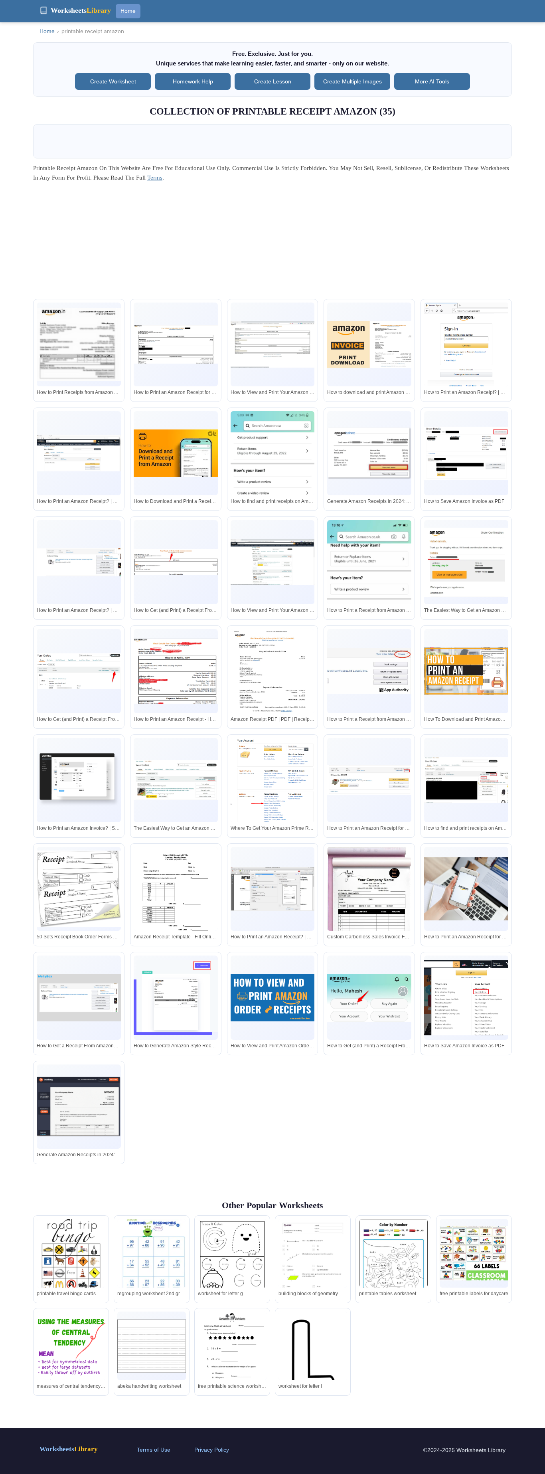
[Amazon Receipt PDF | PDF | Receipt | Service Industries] (273, 685)
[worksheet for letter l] (312, 1357)
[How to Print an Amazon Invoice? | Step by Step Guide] (79, 780)
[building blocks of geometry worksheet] (312, 1267)
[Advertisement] (272, 243)
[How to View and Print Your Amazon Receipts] (273, 344)
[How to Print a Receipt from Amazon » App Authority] (369, 671)
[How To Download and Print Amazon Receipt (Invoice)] (466, 671)
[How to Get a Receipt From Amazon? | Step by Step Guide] (79, 998)
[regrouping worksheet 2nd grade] (151, 1253)
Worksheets (68, 1449)
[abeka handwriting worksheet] (151, 1346)
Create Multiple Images (352, 81)
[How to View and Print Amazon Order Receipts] (273, 998)
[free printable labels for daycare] (474, 1253)
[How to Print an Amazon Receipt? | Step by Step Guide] (466, 348)
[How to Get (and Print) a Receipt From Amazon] (176, 562)
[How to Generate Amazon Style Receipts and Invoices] (176, 997)
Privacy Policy (211, 1449)
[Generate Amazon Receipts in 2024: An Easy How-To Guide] (369, 453)
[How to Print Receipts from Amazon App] (79, 344)
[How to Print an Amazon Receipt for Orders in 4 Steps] (176, 344)
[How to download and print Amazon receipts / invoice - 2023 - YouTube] (369, 344)
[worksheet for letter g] (232, 1263)
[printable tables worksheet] (393, 1263)
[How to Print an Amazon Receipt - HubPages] (176, 671)
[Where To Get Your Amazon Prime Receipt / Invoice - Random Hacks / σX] (273, 783)
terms (154, 177)
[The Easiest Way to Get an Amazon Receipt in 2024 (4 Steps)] (466, 562)
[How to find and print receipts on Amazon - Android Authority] (466, 780)
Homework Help (193, 81)
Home (128, 11)
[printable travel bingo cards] (71, 1263)
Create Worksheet (113, 81)
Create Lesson (272, 81)
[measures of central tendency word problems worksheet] (71, 1373)
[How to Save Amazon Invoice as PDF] (466, 453)
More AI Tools (432, 81)
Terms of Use (153, 1449)
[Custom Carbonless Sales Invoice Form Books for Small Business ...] (369, 907)
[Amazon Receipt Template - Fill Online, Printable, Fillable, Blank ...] (176, 903)
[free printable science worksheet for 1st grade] (232, 1356)
